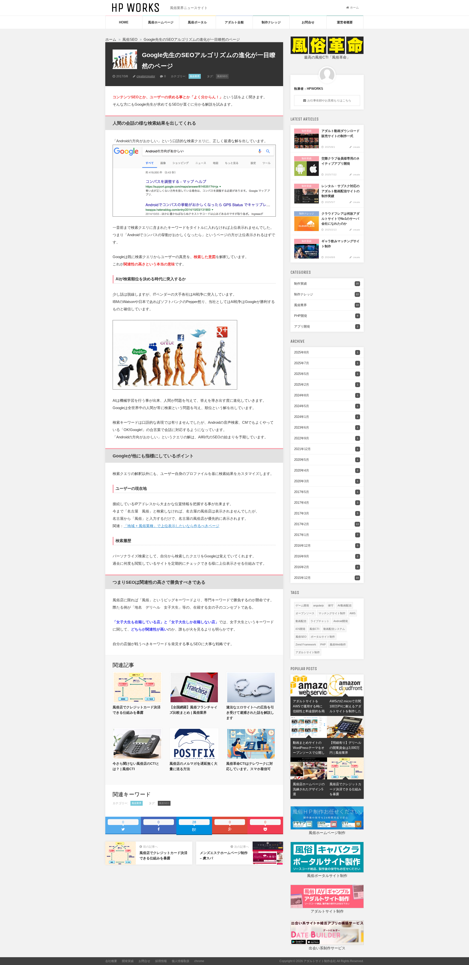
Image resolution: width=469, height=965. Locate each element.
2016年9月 (326, 556)
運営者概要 (345, 22)
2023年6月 (326, 427)
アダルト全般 (234, 22)
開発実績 (128, 961)
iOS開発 (300, 628)
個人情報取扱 (180, 961)
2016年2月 (326, 567)
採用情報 (161, 961)
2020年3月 (326, 481)
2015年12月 (326, 578)
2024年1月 (326, 417)
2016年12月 (326, 545)
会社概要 (111, 961)
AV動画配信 (345, 605)
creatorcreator (146, 76)
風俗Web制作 (338, 644)
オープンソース (305, 613)
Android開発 (340, 621)
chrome (199, 961)
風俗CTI (314, 628)
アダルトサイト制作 (308, 652)
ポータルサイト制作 (323, 636)
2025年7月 (326, 363)
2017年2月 (326, 524)
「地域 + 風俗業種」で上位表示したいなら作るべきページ (171, 526)
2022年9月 (326, 438)
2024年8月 (326, 395)
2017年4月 (326, 502)
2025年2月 (326, 384)
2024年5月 (326, 406)
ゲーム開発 (302, 605)
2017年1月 (326, 535)
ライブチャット (319, 621)
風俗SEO (222, 76)
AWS (352, 613)
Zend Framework (306, 644)
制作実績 (326, 283)
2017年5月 (326, 492)
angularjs (318, 605)
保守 (330, 605)
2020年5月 (326, 460)
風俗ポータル (197, 22)
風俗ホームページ (160, 22)
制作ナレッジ (271, 22)
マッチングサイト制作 (332, 613)
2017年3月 (326, 513)
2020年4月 (326, 470)
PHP (323, 644)
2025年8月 (326, 352)
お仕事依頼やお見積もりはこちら (329, 100)
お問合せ (308, 22)
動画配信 (301, 621)
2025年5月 (326, 374)
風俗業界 (195, 76)
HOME (123, 22)
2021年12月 (326, 449)
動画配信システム (334, 628)
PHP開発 (326, 316)
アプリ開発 (326, 326)
